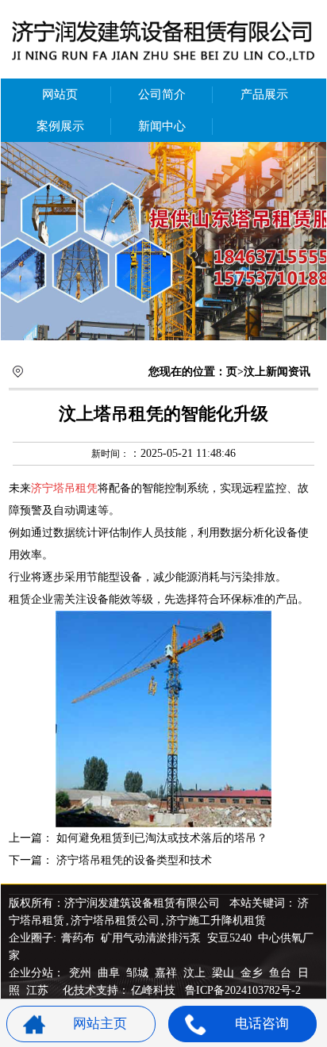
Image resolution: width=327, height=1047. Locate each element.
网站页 (60, 94)
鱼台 (281, 973)
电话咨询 (262, 1023)
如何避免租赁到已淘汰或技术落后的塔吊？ (161, 838)
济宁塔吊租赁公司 (115, 920)
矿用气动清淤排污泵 (152, 938)
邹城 (139, 973)
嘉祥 (167, 973)
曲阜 (110, 973)
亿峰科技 (153, 990)
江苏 (39, 990)
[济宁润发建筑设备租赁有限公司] (163, 241)
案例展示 (60, 126)
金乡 (253, 973)
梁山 (224, 973)
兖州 (81, 973)
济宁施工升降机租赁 (216, 920)
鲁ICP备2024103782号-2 (243, 990)
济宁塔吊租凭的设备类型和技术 (134, 860)
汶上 (196, 973)
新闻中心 (162, 126)
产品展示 (264, 94)
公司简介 (162, 94)
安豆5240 (229, 938)
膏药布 (77, 938)
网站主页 (100, 1023)
